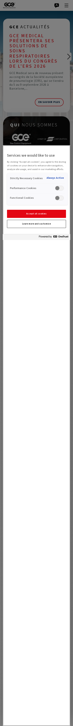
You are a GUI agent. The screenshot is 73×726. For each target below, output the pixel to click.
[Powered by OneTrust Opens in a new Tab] (53, 237)
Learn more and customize (36, 223)
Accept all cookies (36, 213)
